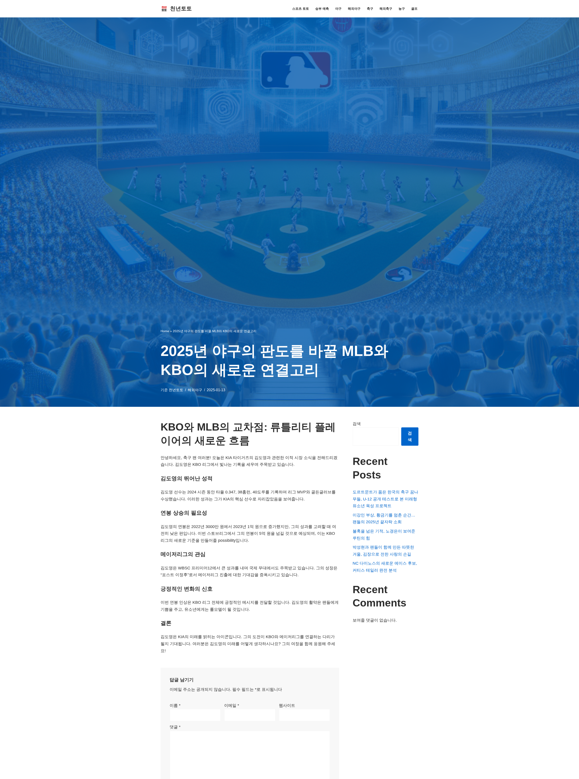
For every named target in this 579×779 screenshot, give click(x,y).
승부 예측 (322, 8)
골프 (414, 8)
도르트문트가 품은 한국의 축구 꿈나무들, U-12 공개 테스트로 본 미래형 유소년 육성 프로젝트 (385, 499)
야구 (338, 8)
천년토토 (176, 390)
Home (165, 331)
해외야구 (354, 8)
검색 (357, 423)
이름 (175, 705)
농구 (402, 8)
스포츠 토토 (300, 8)
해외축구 (386, 8)
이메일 (231, 705)
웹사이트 (287, 705)
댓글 (175, 727)
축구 (370, 8)
